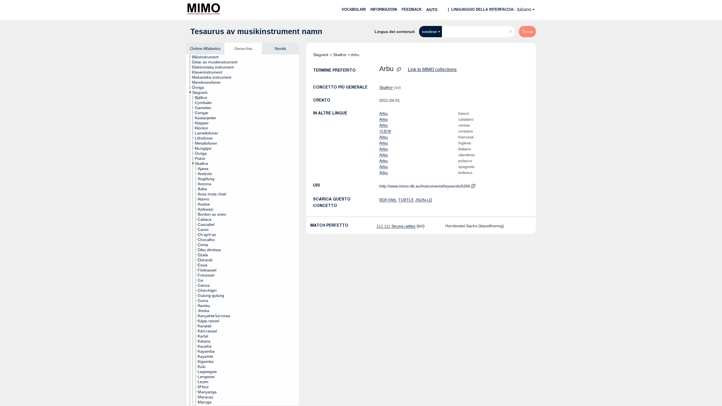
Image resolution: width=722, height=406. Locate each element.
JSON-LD (423, 200)
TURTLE (406, 200)
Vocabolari (354, 9)
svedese (429, 31)
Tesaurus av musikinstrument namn (256, 31)
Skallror (340, 54)
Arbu (383, 113)
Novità (280, 48)
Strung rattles (396, 226)
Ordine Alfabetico (205, 48)
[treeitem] (208, 56)
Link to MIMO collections (432, 69)
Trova (527, 31)
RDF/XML (388, 200)
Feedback (412, 9)
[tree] (242, 229)
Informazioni (383, 9)
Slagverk (321, 54)
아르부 (385, 131)
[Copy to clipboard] (399, 69)
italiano (524, 9)
